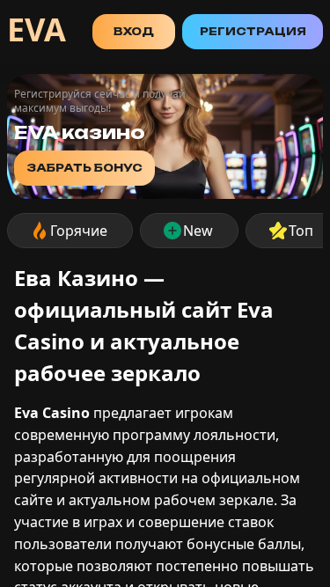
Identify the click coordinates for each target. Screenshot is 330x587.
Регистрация (253, 31)
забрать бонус (84, 167)
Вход (134, 31)
